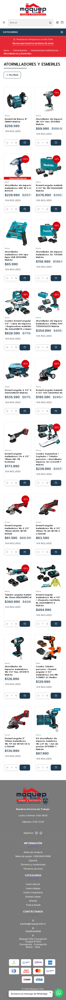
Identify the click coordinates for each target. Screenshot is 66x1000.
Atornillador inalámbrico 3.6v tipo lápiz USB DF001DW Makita (16, 255)
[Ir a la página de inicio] (33, 9)
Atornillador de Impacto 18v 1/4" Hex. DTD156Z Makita (49, 122)
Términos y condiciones (33, 864)
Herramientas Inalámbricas (44, 50)
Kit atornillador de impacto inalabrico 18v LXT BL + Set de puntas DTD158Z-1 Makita (47, 744)
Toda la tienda (33, 905)
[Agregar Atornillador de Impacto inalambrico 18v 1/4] (25, 696)
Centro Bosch (33, 884)
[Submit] (50, 22)
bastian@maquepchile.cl (33, 923)
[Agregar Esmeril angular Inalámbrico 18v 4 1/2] (25, 552)
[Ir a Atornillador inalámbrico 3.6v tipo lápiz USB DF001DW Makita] (17, 233)
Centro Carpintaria (33, 892)
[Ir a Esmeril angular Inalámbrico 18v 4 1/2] (48, 507)
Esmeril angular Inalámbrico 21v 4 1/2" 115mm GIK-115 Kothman (17, 457)
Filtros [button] (13, 75)
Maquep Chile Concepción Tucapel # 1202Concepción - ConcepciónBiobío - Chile (33, 943)
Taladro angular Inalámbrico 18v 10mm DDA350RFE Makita (21, 596)
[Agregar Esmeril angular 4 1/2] (25, 411)
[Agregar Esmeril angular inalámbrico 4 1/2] (56, 209)
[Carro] (62, 22)
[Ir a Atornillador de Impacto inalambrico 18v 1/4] (17, 648)
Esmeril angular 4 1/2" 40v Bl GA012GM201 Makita (21, 391)
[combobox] (30, 22)
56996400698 (33, 931)
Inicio (6, 50)
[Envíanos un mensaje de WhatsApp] (58, 992)
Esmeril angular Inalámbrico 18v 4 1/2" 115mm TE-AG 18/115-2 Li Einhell (48, 529)
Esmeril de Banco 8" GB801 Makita (16, 120)
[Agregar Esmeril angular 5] (25, 768)
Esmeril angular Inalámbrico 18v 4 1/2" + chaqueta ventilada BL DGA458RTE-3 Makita (48, 600)
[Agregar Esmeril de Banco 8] (25, 143)
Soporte (33, 860)
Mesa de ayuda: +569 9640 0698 (33, 856)
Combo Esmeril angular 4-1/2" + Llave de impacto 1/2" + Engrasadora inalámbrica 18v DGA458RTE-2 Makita (20, 325)
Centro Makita (33, 888)
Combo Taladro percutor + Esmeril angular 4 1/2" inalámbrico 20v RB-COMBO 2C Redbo (47, 672)
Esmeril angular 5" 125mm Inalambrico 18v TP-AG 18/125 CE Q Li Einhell (17, 742)
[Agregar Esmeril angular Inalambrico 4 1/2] (56, 411)
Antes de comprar (33, 852)
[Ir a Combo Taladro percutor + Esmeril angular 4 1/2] (48, 648)
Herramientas (20, 50)
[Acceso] (57, 22)
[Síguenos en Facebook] (40, 833)
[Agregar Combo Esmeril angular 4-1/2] (25, 347)
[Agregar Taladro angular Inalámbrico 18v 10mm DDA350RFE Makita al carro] (25, 624)
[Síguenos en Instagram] (36, 833)
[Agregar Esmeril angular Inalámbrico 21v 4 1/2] (25, 483)
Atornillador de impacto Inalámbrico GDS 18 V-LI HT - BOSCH (21, 188)
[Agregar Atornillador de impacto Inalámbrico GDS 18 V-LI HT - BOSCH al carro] (25, 209)
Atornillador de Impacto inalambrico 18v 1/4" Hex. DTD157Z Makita (17, 670)
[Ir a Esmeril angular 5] (17, 720)
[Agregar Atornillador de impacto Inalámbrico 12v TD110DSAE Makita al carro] (56, 278)
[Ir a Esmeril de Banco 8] (17, 100)
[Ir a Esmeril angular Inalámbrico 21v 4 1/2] (17, 435)
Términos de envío (33, 868)
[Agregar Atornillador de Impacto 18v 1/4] (56, 143)
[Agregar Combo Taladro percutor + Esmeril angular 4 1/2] (56, 696)
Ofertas (33, 900)
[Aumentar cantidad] (16, 142)
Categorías (10, 32)
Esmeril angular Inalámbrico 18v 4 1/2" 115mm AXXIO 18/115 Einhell (17, 529)
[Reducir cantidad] (7, 142)
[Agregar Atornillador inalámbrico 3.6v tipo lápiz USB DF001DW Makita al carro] (25, 278)
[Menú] (4, 22)
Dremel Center (33, 896)
